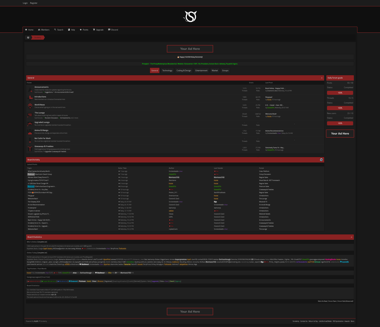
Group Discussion (265, 174)
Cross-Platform (264, 171)
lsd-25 (53, 294)
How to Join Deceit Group (40, 174)
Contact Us (303, 321)
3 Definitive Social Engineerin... (42, 186)
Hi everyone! (32, 208)
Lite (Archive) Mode (325, 321)
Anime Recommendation (36, 204)
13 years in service (34, 211)
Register (33, 3)
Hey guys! (31, 195)
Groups (225, 70)
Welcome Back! (33, 198)
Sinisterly (296, 321)
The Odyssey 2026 (34, 202)
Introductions (40, 96)
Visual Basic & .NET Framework (269, 180)
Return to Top (313, 321)
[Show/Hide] (45, 277)
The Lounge (40, 112)
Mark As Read (322, 301)
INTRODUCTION (33, 217)
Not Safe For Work (42, 138)
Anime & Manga (41, 130)
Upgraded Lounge (42, 122)
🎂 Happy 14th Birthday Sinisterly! (190, 57)
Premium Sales (264, 186)
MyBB (36, 321)
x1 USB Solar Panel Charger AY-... (39, 183)
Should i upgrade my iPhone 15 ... (39, 214)
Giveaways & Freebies (44, 146)
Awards (347, 321)
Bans (352, 321)
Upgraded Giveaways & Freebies (55, 151)
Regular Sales (263, 177)
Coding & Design (184, 70)
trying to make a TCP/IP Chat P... (39, 180)
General (154, 70)
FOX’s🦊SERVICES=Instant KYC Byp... (40, 192)
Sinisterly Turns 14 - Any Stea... (38, 189)
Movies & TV (263, 202)
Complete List (42, 242)
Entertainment (201, 70)
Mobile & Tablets (264, 214)
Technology (167, 70)
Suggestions (49, 92)
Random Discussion (51, 118)
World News (40, 104)
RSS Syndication (338, 321)
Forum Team (332, 301)
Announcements (42, 86)
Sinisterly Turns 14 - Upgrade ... (38, 226)
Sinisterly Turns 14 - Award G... (38, 223)
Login (25, 3)
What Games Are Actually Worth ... (40, 171)
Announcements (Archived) (64, 92)
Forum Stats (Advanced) (345, 301)
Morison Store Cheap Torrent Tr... (39, 177)
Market (215, 70)
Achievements (65, 118)
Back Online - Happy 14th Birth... (39, 220)
